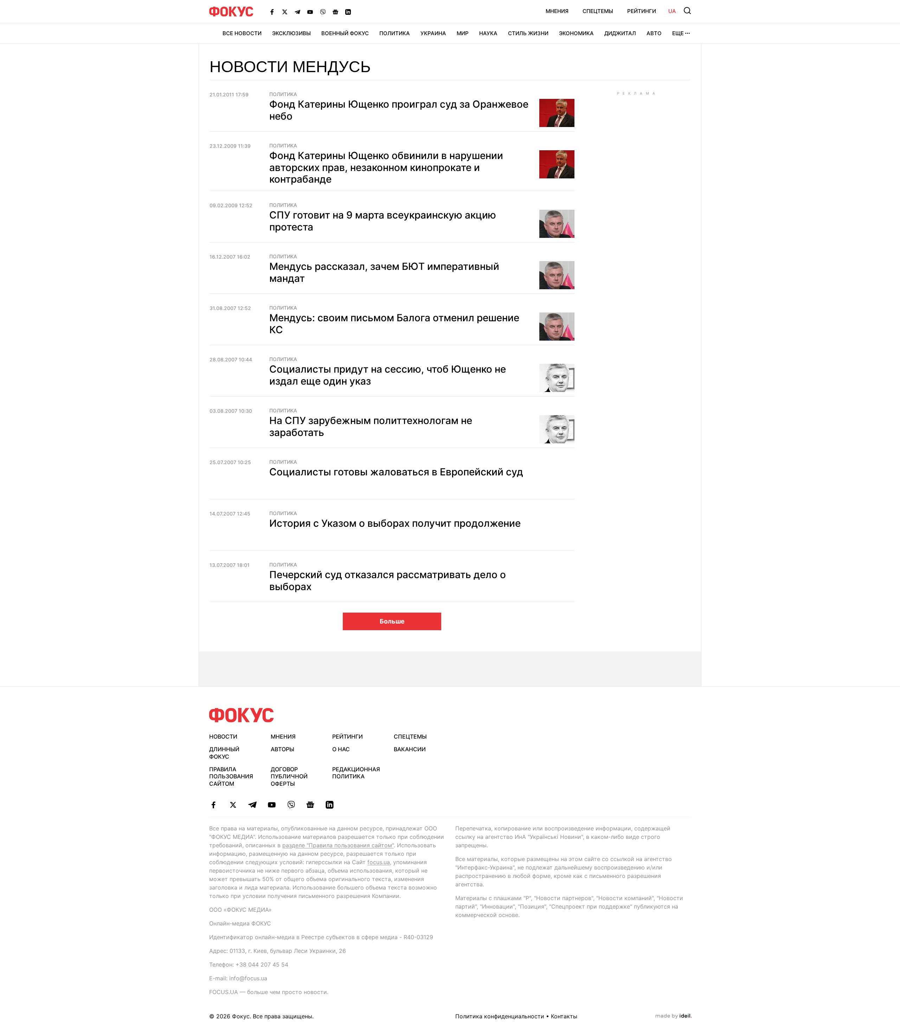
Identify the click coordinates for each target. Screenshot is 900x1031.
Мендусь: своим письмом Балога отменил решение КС (394, 324)
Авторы (282, 749)
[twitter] (233, 804)
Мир (463, 33)
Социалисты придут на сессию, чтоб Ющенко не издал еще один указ (387, 375)
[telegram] (252, 804)
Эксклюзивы (291, 33)
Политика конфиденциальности (499, 1016)
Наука (488, 33)
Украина (433, 33)
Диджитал (620, 33)
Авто (654, 33)
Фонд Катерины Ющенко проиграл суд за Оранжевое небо (398, 110)
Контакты (564, 1016)
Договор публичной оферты (289, 777)
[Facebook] (272, 11)
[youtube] (271, 804)
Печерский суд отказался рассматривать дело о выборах (387, 581)
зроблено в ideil (673, 1016)
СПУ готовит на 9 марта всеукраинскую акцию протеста (382, 221)
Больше (392, 621)
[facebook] (213, 804)
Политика (394, 33)
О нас (341, 749)
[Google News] (335, 11)
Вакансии (410, 749)
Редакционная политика (356, 773)
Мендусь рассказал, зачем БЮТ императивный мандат (384, 272)
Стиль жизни (528, 33)
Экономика (576, 33)
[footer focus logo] (241, 715)
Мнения (557, 11)
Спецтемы (598, 11)
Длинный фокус (224, 753)
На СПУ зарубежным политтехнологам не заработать (370, 426)
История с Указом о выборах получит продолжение (395, 523)
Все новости (242, 33)
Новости (223, 736)
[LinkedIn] (348, 11)
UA (672, 11)
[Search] (687, 11)
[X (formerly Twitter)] (284, 11)
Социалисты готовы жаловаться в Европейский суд (396, 472)
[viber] (291, 804)
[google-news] (310, 804)
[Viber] (322, 11)
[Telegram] (297, 11)
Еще (678, 33)
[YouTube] (310, 11)
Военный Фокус (345, 33)
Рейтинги (641, 11)
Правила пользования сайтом (231, 777)
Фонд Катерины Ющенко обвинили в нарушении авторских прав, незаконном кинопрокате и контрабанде (386, 167)
